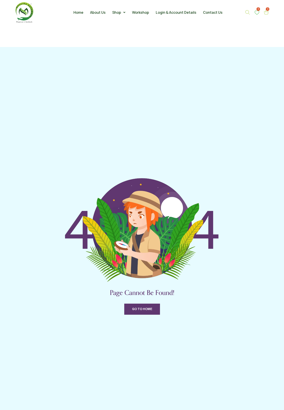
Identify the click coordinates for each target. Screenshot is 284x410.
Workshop (140, 12)
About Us (98, 12)
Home (78, 12)
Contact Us (213, 12)
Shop (116, 12)
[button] (119, 12)
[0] (257, 12)
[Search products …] (247, 12)
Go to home (142, 309)
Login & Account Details (176, 12)
